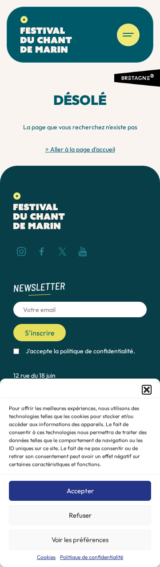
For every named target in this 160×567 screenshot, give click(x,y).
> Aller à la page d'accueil (80, 149)
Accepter (80, 491)
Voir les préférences (80, 539)
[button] (146, 389)
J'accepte (80, 351)
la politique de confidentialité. (94, 351)
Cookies (46, 557)
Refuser (80, 515)
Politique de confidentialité (91, 557)
